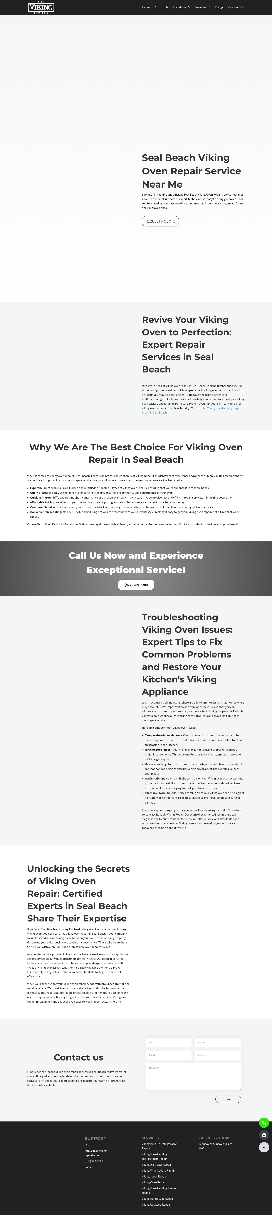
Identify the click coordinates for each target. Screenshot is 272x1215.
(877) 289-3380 (136, 584)
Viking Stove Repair (154, 1176)
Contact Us (236, 7)
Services (200, 7)
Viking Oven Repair (154, 1182)
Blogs (219, 7)
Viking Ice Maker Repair (156, 1164)
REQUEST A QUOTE (160, 221)
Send (228, 1099)
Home (145, 7)
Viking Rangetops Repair (157, 1198)
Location (179, 7)
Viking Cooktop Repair (156, 1204)
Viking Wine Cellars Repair (158, 1170)
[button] (264, 1147)
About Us (161, 7)
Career (89, 1167)
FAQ (87, 1145)
